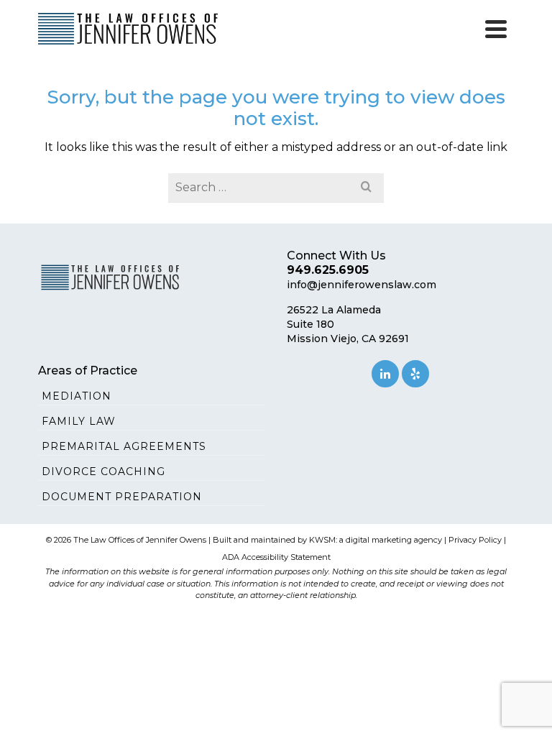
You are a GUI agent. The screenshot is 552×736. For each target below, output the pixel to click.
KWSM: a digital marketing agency (375, 540)
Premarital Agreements (124, 446)
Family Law (79, 421)
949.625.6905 (328, 270)
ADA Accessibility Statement (276, 557)
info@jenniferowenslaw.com (361, 284)
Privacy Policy (475, 540)
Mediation (76, 396)
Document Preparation (122, 496)
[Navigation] (496, 29)
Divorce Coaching (103, 471)
